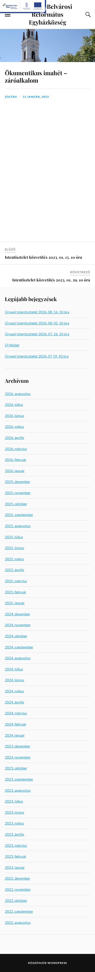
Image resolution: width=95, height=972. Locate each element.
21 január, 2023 (36, 96)
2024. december (17, 614)
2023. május (14, 823)
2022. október (16, 900)
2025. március (16, 581)
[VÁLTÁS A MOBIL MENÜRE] (7, 14)
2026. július (14, 404)
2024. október (16, 636)
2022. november (18, 889)
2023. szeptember (19, 779)
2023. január (15, 867)
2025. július (14, 537)
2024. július (14, 669)
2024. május (14, 691)
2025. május (14, 559)
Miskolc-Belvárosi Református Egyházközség (47, 14)
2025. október (16, 504)
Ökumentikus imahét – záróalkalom (36, 76)
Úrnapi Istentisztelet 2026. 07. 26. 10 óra (37, 334)
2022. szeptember (19, 911)
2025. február (15, 592)
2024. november (18, 625)
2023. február (15, 856)
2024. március (16, 713)
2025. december (17, 481)
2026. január (15, 470)
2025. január (15, 603)
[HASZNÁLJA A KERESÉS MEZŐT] (87, 14)
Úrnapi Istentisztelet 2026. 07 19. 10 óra (36, 356)
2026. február (15, 459)
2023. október (16, 768)
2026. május (14, 426)
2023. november (18, 757)
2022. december (17, 878)
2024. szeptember (19, 647)
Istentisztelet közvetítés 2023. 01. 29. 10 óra (51, 279)
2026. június (14, 415)
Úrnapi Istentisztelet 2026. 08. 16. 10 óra (37, 312)
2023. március (16, 845)
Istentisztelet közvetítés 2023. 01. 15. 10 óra (43, 257)
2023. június (14, 812)
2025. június (14, 547)
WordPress (57, 963)
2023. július (14, 801)
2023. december (17, 746)
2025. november (18, 492)
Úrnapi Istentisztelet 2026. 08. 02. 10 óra (37, 323)
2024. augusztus (18, 658)
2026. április (14, 437)
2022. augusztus (18, 922)
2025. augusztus (18, 525)
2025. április (14, 569)
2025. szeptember (19, 514)
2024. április (14, 702)
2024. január (15, 735)
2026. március (16, 448)
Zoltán (11, 96)
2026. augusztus (18, 393)
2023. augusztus (18, 790)
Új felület (12, 345)
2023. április (14, 834)
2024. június (14, 680)
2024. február (15, 724)
